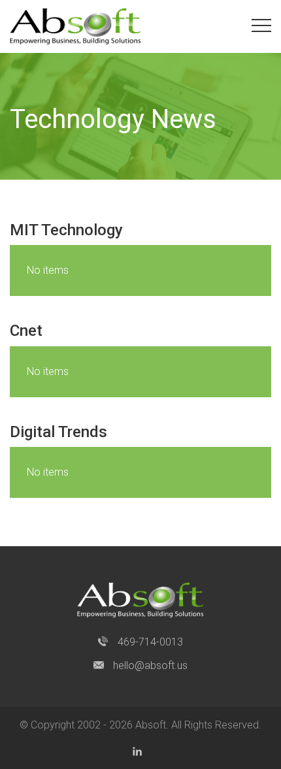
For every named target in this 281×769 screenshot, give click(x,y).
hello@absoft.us (149, 665)
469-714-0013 (149, 642)
